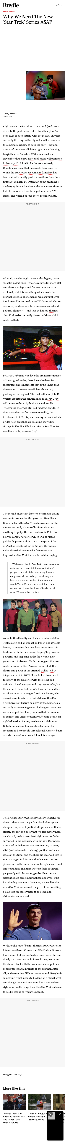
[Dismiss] (60, 1114)
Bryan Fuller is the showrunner (26, 523)
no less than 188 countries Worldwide (29, 950)
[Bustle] (11, 5)
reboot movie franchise (33, 172)
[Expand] (50, 1114)
